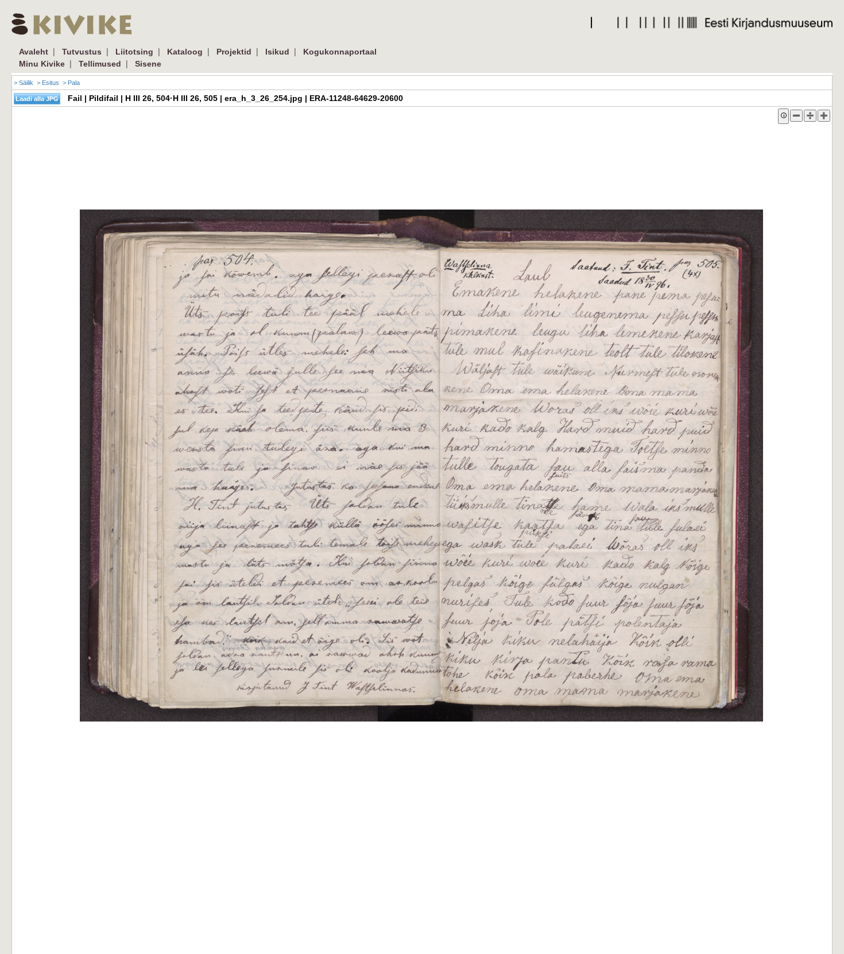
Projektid (233, 51)
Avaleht (33, 51)
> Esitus (48, 82)
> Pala (71, 82)
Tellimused (100, 63)
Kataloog (185, 51)
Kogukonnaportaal (340, 51)
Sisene (148, 63)
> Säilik (23, 82)
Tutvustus (82, 51)
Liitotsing (134, 51)
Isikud (277, 51)
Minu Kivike (42, 63)
